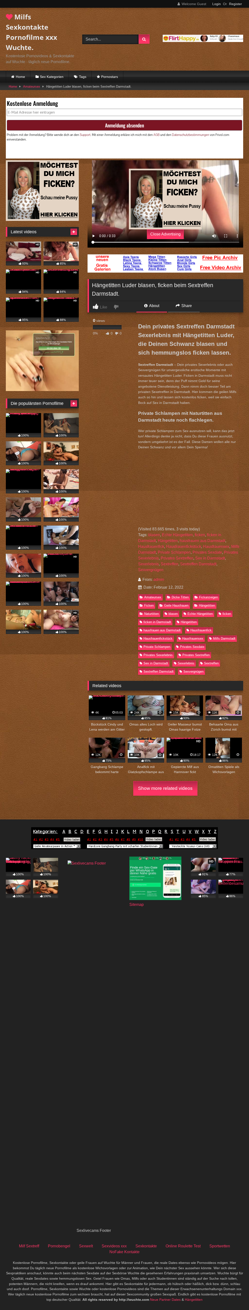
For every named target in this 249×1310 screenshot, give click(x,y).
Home (20, 77)
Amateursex (31, 86)
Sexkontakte (146, 1246)
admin (158, 579)
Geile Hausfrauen (176, 605)
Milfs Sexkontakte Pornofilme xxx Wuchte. (31, 32)
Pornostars (109, 77)
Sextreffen (169, 564)
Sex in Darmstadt (210, 558)
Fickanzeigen (208, 597)
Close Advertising (165, 234)
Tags (82, 77)
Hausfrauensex (216, 546)
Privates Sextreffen (177, 558)
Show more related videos (165, 788)
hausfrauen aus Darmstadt (202, 541)
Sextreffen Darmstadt (198, 564)
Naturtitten (151, 614)
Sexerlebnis (148, 564)
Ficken (149, 605)
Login (216, 4)
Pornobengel (59, 1246)
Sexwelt (86, 1246)
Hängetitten (168, 541)
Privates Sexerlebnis (158, 655)
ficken (200, 535)
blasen (154, 535)
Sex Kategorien (51, 77)
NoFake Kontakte (124, 1252)
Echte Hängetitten (177, 535)
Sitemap (136, 904)
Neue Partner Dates (165, 1300)
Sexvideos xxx (114, 1246)
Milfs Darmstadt (224, 638)
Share (186, 306)
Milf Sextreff (29, 1246)
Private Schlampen (174, 552)
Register (235, 4)
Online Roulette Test (183, 1246)
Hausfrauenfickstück (183, 546)
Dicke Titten (180, 597)
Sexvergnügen (150, 570)
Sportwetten (219, 1246)
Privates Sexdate (207, 552)
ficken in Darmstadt (157, 622)
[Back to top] (234, 1295)
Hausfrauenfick (151, 546)
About (153, 306)
